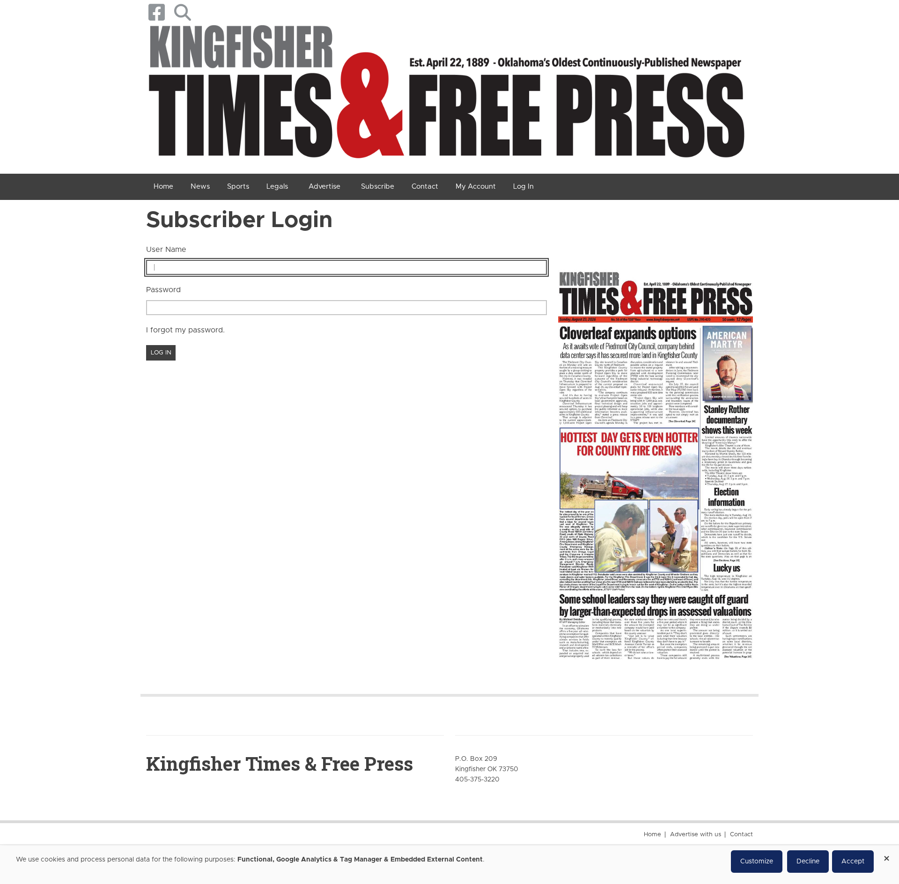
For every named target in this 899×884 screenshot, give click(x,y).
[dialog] (449, 865)
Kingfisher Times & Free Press (279, 763)
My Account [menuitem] (476, 186)
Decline (807, 861)
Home (652, 835)
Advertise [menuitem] (324, 186)
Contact (741, 835)
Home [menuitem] (163, 186)
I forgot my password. (185, 330)
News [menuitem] (200, 186)
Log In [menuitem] (523, 186)
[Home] (446, 95)
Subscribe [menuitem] (377, 186)
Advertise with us (695, 835)
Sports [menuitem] (238, 186)
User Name (166, 249)
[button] (182, 12)
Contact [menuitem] (425, 186)
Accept (852, 861)
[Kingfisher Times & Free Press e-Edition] (655, 457)
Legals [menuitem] (277, 186)
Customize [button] (756, 861)
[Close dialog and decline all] (886, 855)
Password (163, 290)
